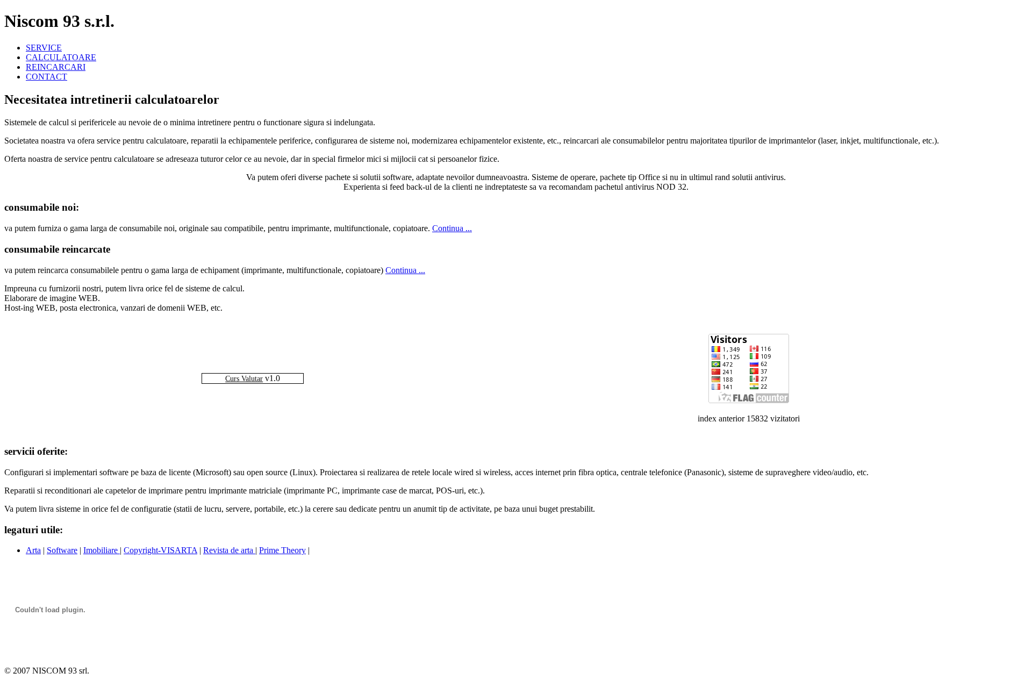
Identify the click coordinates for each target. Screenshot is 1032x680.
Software (62, 550)
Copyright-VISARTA (160, 550)
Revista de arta (229, 550)
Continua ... (452, 228)
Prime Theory (282, 550)
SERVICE (44, 47)
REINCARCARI (55, 66)
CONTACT (46, 76)
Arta (33, 550)
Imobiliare (101, 550)
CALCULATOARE (61, 57)
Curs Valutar (244, 378)
